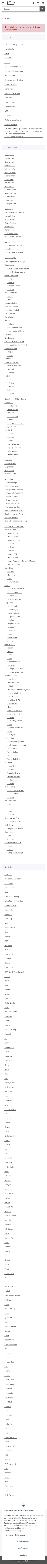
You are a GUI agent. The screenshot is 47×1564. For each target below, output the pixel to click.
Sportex (8, 1406)
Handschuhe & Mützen (14, 510)
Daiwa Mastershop (12, 530)
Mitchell (8, 1211)
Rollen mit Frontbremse (14, 212)
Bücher (10, 296)
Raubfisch (9, 402)
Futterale (11, 369)
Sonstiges (11, 665)
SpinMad (8, 1402)
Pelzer (7, 1269)
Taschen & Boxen (14, 599)
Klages (7, 1127)
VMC (6, 1468)
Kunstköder (12, 679)
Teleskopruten (10, 190)
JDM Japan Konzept (15, 853)
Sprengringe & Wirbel (16, 669)
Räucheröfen (12, 794)
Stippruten (9, 200)
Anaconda (9, 910)
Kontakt (8, 58)
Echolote (10, 282)
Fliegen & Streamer (15, 828)
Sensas (7, 1375)
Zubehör (10, 289)
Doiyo (7, 1007)
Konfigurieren (23, 1548)
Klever (7, 1131)
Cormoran (9, 967)
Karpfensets (9, 467)
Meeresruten (10, 176)
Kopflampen (9, 338)
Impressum (8, 1535)
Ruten (9, 634)
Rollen (10, 807)
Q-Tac (7, 1313)
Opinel (7, 1255)
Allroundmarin (10, 905)
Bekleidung (12, 547)
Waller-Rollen (12, 752)
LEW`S (7, 1153)
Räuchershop (10, 787)
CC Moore (8, 958)
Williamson (9, 1486)
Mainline (8, 1176)
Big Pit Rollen (10, 219)
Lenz (6, 1149)
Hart (6, 1078)
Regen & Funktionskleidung (16, 521)
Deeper (7, 989)
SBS (6, 1366)
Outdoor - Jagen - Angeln (15, 514)
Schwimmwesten (11, 500)
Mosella (8, 1220)
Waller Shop (9, 738)
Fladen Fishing (10, 1029)
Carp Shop (9, 603)
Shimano (8, 1388)
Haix (6, 1074)
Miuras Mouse (10, 1216)
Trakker (8, 1455)
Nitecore (8, 1247)
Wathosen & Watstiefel (14, 493)
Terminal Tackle (13, 582)
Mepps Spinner (13, 564)
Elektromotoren (13, 286)
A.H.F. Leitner (10, 888)
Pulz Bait (8, 874)
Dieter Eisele (10, 1003)
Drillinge (10, 324)
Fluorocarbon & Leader (14, 252)
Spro (6, 1411)
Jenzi (6, 1105)
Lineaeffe (8, 1158)
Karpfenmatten (13, 616)
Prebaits (8, 1291)
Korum (7, 1145)
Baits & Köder (12, 606)
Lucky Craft (9, 1167)
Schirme (10, 386)
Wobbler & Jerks (13, 773)
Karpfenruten (10, 162)
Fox (6, 1038)
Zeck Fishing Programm (16, 745)
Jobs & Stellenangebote (14, 71)
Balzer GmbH (10, 927)
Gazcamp (8, 1060)
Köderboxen (12, 703)
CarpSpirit (9, 954)
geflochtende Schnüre (13, 246)
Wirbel (7, 376)
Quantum (8, 1317)
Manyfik (8, 1185)
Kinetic (7, 1122)
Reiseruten (9, 179)
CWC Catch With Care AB (14, 972)
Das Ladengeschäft (12, 93)
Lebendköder (12, 454)
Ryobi (7, 1349)
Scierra (7, 1371)
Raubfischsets (10, 474)
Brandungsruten (11, 193)
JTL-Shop (27, 1561)
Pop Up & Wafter (14, 447)
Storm (7, 1419)
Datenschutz (20, 1535)
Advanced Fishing (12, 896)
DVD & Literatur (11, 293)
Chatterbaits (12, 406)
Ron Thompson (11, 1344)
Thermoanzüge (11, 482)
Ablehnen (23, 1555)
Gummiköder (12, 409)
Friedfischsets (10, 463)
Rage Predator (10, 1326)
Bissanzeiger (10, 265)
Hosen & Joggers (11, 517)
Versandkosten (11, 84)
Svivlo (7, 1442)
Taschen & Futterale (13, 366)
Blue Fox (8, 950)
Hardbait (11, 575)
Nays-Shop (9, 568)
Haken (7, 320)
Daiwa (7, 981)
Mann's (7, 1180)
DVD (9, 300)
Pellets (10, 440)
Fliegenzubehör (11, 303)
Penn (7, 1278)
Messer (7, 359)
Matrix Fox (9, 1193)
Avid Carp (8, 919)
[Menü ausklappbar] (3, 1)
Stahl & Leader (13, 696)
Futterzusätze (12, 451)
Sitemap (8, 115)
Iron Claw (8, 1100)
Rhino (7, 1335)
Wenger (8, 1473)
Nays (7, 1242)
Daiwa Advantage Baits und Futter (21, 561)
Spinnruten (9, 158)
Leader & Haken (13, 776)
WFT (6, 1481)
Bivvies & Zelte (13, 613)
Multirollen (9, 226)
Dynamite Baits (11, 1012)
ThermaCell (9, 1446)
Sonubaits (9, 1393)
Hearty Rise (9, 1083)
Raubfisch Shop (11, 675)
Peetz (7, 1264)
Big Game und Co (12, 801)
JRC (6, 1114)
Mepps (7, 1202)
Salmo (7, 1353)
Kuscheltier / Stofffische (14, 341)
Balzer (7, 923)
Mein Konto (9, 49)
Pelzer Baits (9, 1273)
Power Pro (9, 1286)
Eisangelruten (10, 203)
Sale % (7, 62)
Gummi (10, 648)
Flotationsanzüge (11, 486)
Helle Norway (10, 1087)
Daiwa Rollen (12, 537)
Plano (7, 1282)
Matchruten (9, 186)
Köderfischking (11, 1136)
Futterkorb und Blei (12, 310)
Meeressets (9, 470)
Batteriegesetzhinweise (14, 120)
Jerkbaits (10, 413)
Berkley (7, 936)
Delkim (7, 998)
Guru (7, 1069)
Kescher (8, 334)
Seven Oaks (9, 1380)
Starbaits (8, 1415)
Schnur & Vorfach (14, 710)
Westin (7, 585)
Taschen (10, 373)
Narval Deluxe (13, 682)
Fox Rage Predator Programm (19, 689)
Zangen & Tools (13, 714)
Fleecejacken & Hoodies (14, 489)
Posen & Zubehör (11, 362)
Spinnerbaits (12, 416)
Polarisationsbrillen (12, 507)
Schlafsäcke (12, 637)
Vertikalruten (10, 197)
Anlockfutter (12, 437)
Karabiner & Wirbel (15, 700)
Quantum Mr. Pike (12, 818)
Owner (7, 1260)
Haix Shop (9, 832)
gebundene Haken (14, 327)
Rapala (7, 1331)
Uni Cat (7, 1459)
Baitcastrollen (10, 223)
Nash (7, 1233)
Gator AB (8, 1056)
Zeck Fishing (9, 1495)
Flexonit (8, 1034)
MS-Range (9, 1229)
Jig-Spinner (11, 427)
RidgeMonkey (10, 1340)
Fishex (7, 1025)
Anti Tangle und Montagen (15, 261)
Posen (9, 731)
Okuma (7, 1251)
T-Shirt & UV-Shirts (12, 503)
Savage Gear (10, 1362)
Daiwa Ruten (12, 533)
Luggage (10, 627)
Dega (7, 994)
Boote (9, 279)
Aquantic (8, 914)
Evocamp (8, 1016)
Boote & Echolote (11, 275)
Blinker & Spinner (14, 693)
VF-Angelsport (10, 1464)
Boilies (10, 433)
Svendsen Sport (11, 1437)
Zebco (7, 1490)
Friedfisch (8, 430)
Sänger (7, 1357)
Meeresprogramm (14, 592)
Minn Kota (9, 1207)
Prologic (8, 1300)
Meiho (7, 1198)
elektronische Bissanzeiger (18, 268)
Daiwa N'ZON (12, 554)
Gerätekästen (10, 313)
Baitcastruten (10, 172)
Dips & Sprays (13, 444)
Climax (7, 963)
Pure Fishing (10, 1309)
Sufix (6, 1433)
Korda (7, 1140)
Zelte (9, 390)
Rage (7, 1322)
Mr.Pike (8, 1224)
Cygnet (7, 976)
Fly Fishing (9, 825)
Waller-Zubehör (13, 759)
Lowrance (8, 1162)
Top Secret (9, 1450)
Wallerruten (9, 183)
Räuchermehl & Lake (15, 790)
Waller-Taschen (13, 755)
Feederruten (10, 165)
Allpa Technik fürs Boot (14, 901)
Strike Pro (8, 1424)
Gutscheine (9, 317)
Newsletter (9, 89)
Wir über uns (10, 75)
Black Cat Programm (15, 741)
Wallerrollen (9, 230)
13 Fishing (9, 883)
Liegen (10, 352)
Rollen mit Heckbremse (14, 237)
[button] (33, 2)
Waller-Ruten (12, 748)
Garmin (8, 1052)
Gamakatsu (9, 1047)
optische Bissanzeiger (16, 272)
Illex (6, 1096)
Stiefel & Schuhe (11, 496)
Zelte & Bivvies (10, 383)
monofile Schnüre (12, 249)
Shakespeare (10, 1384)
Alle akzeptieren (23, 1541)
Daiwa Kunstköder (14, 540)
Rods (9, 578)
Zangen (8, 379)
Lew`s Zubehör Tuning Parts (16, 345)
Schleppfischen (13, 662)
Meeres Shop (10, 644)
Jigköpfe (10, 686)
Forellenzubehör (11, 306)
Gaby (7, 1043)
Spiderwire (9, 1397)
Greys (7, 1065)
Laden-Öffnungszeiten (14, 44)
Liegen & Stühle (11, 348)
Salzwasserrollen (11, 233)
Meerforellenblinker (15, 423)
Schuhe (10, 835)
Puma (7, 1304)
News (7, 53)
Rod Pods (11, 630)
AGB (6, 111)
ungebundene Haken (15, 331)
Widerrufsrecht (11, 124)
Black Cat (8, 945)
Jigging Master (10, 1109)
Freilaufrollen (10, 216)
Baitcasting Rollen (14, 721)
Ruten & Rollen (13, 766)
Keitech (8, 1118)
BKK (6, 941)
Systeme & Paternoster (16, 672)
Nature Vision (10, 1238)
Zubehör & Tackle (14, 821)
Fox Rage (8, 762)
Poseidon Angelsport (13, 879)
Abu (6, 892)
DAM (6, 985)
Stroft (7, 1428)
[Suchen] (42, 9)
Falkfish (8, 1021)
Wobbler (10, 420)
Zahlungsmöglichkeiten (14, 80)
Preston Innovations (13, 1295)
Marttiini (8, 1189)
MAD (6, 1171)
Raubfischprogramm (15, 589)
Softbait (10, 571)
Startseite (8, 98)
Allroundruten (10, 169)
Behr (6, 932)
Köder (9, 804)
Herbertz (8, 1091)
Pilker (9, 655)
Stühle (10, 355)
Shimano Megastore (13, 842)
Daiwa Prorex (12, 557)
